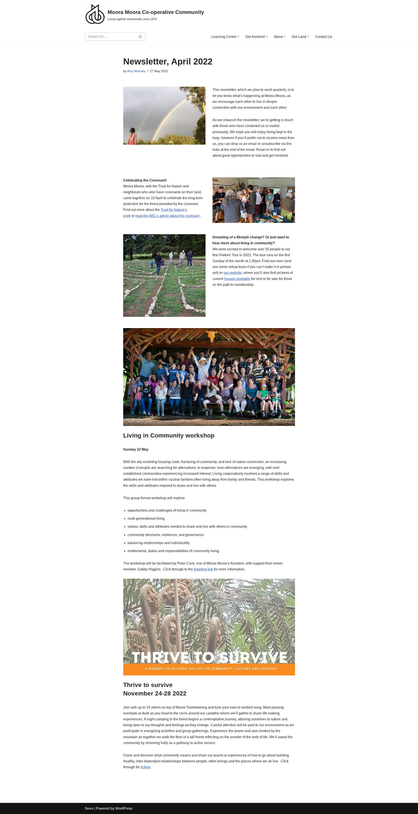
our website (233, 273)
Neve (89, 808)
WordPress (123, 808)
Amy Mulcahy (136, 71)
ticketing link (203, 569)
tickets (145, 767)
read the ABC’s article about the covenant (167, 216)
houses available (237, 279)
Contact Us (323, 37)
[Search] (140, 36)
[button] (238, 36)
